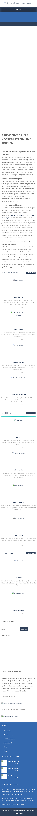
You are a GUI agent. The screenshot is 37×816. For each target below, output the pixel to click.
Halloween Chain (18, 610)
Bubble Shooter (9, 272)
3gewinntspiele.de (19, 810)
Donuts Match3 (18, 502)
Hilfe (5, 747)
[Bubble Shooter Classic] (18, 314)
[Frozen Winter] (18, 518)
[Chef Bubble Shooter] (18, 378)
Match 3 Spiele (8, 413)
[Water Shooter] (18, 280)
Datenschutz (19, 813)
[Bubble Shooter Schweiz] (10, 716)
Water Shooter (18, 297)
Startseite (7, 731)
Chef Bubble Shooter (19, 395)
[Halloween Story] (18, 453)
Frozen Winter (18, 535)
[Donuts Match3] (18, 485)
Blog (5, 751)
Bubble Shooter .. (18, 330)
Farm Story (18, 437)
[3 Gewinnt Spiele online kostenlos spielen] (18, 3)
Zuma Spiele (7, 553)
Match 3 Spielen (16, 215)
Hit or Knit (18, 578)
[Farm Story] (18, 420)
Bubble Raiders (18, 362)
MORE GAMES (31, 272)
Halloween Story (18, 470)
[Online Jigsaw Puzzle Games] (11, 703)
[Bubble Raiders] (18, 345)
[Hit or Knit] (18, 561)
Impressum (31, 810)
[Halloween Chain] (18, 593)
